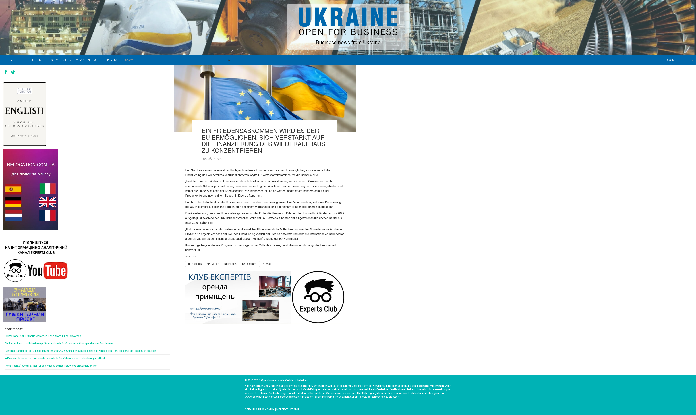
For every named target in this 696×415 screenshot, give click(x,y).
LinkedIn (232, 263)
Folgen (669, 60)
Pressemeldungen (58, 60)
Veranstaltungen (88, 60)
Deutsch (685, 60)
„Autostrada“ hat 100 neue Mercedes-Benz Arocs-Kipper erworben (43, 336)
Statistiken (33, 60)
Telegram (250, 263)
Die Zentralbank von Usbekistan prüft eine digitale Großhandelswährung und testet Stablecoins (59, 343)
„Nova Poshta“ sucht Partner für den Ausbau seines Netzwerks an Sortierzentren (51, 365)
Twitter (214, 263)
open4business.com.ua (260, 409)
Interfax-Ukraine (287, 409)
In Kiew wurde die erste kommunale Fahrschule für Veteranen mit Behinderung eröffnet (55, 358)
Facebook (196, 263)
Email (267, 263)
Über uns (112, 60)
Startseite (13, 60)
